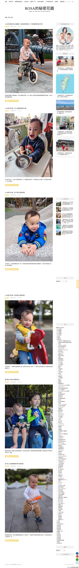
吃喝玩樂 (59, 525)
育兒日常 (7, 26)
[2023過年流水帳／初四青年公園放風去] (29, 332)
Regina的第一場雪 (61, 485)
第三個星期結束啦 (61, 398)
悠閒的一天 (60, 513)
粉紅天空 (60, 470)
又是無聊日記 (61, 436)
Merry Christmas (61, 425)
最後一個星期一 (61, 355)
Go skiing (60, 374)
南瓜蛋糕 (60, 472)
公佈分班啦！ (61, 410)
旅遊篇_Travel (60, 531)
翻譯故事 (60, 445)
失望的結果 (60, 509)
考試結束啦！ (61, 466)
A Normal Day (60, 450)
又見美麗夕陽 (61, 447)
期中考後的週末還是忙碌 (63, 388)
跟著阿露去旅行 (18, 1)
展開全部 (58, 327)
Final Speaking (61, 352)
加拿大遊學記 (41, 1)
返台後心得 (59, 543)
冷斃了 (59, 481)
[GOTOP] (77, 562)
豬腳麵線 (60, 408)
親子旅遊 (7, 110)
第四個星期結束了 (61, 394)
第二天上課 (60, 501)
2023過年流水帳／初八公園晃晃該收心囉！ (16, 108)
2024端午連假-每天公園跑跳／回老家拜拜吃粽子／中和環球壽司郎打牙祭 (24, 24)
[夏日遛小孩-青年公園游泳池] (29, 416)
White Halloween (61, 460)
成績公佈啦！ (61, 457)
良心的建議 (60, 416)
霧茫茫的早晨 (61, 487)
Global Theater (61, 386)
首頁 (6, 1)
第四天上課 (60, 498)
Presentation (60, 482)
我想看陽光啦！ (61, 448)
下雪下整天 (60, 371)
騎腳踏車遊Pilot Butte (62, 479)
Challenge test (60, 413)
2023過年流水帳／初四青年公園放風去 (15, 295)
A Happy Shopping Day (62, 456)
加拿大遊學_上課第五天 (62, 497)
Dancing (59, 432)
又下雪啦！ (60, 476)
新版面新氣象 (61, 383)
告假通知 (60, 426)
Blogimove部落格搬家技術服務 (72, 567)
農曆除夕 (60, 382)
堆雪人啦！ (60, 411)
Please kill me (60, 407)
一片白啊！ (60, 417)
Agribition (60, 435)
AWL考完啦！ (61, 364)
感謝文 (59, 343)
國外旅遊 (59, 528)
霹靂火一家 (33, 1)
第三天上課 (60, 500)
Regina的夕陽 (60, 512)
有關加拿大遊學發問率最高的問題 (64, 342)
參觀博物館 (60, 506)
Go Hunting (60, 438)
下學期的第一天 (61, 461)
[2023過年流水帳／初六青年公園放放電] (29, 229)
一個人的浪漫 (61, 463)
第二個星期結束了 (61, 401)
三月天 (59, 370)
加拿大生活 (59, 339)
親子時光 (11, 1)
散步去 (59, 379)
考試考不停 (60, 395)
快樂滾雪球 (60, 358)
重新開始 (60, 507)
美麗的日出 (60, 354)
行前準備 (59, 537)
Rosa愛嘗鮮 (59, 330)
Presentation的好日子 (62, 444)
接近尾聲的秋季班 (61, 439)
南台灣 (58, 522)
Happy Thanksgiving (62, 488)
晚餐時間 (60, 516)
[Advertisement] (29, 284)
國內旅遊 (59, 526)
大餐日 (59, 357)
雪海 (59, 367)
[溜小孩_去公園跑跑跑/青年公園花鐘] (29, 500)
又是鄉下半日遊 (61, 454)
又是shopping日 (61, 442)
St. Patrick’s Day (61, 348)
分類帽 (59, 510)
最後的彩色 (60, 495)
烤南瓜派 (60, 366)
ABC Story (60, 473)
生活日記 (26, 1)
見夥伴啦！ (60, 451)
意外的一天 (60, 467)
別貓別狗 (62, 1)
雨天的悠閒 (60, 490)
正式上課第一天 (61, 503)
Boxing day (60, 420)
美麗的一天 (60, 504)
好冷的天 (60, 392)
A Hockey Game (61, 478)
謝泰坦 (56, 1)
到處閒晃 (60, 518)
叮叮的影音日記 (49, 1)
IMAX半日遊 (60, 491)
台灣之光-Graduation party (63, 349)
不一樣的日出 (61, 469)
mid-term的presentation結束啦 (63, 391)
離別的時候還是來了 (62, 346)
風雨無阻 (60, 376)
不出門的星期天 (61, 494)
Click (78, 284)
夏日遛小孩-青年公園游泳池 (12, 379)
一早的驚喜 (60, 377)
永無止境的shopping (62, 441)
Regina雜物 (59, 329)
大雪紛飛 (60, 429)
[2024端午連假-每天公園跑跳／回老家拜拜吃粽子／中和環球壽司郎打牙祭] (29, 60)
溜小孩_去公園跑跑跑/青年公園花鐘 (14, 463)
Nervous (59, 484)
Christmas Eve (60, 423)
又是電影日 (60, 368)
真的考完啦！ (61, 351)
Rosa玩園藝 (59, 333)
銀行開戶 (60, 515)
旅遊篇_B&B (59, 529)
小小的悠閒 (60, 363)
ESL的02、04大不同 (62, 345)
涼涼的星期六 (61, 464)
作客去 (59, 419)
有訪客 (59, 373)
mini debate (60, 361)
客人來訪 (60, 453)
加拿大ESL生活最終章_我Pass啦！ (64, 340)
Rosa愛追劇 (59, 332)
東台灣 (58, 532)
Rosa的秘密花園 (39, 8)
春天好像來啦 (61, 360)
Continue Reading (13, 100)
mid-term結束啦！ (61, 389)
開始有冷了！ (61, 475)
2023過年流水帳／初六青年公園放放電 (15, 192)
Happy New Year (61, 414)
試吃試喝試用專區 (60, 540)
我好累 (59, 402)
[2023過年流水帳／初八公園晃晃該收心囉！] (29, 145)
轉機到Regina (60, 519)
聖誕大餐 (60, 422)
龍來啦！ (60, 380)
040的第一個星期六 (62, 405)
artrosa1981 (13, 26)
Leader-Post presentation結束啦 (64, 385)
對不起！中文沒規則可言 (63, 433)
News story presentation (62, 404)
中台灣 (58, 336)
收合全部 (62, 327)
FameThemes (72, 564)
